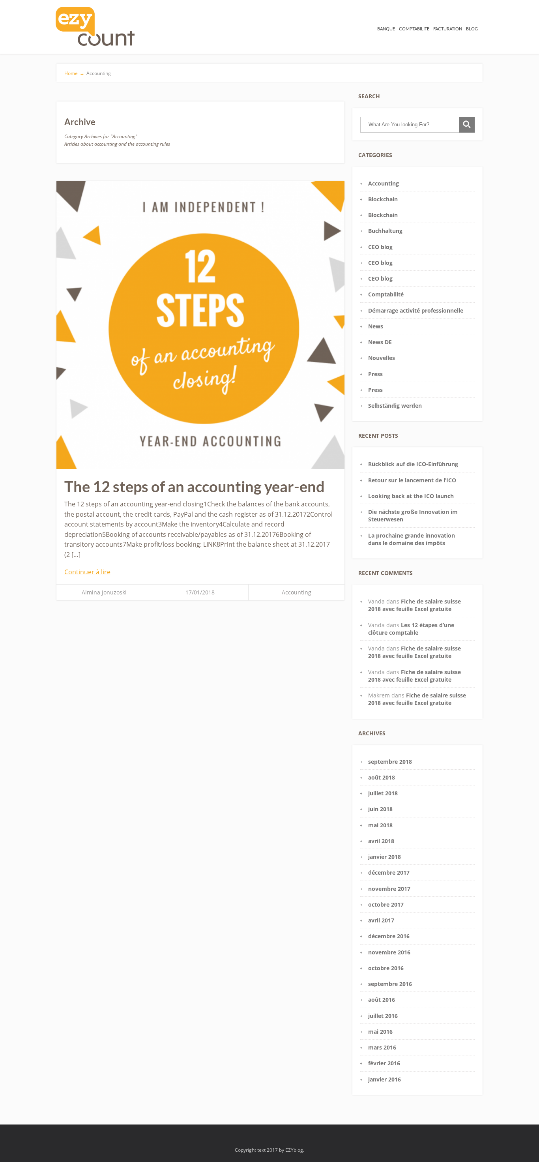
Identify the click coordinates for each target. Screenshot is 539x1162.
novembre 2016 (389, 952)
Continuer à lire (87, 572)
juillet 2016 (383, 1016)
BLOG (472, 28)
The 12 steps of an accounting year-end (194, 486)
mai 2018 (380, 825)
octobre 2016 (386, 968)
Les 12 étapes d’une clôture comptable (411, 628)
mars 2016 (382, 1047)
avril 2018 (381, 841)
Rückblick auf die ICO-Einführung (413, 464)
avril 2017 (381, 920)
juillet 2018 (383, 793)
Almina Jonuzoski (104, 592)
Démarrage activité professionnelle (415, 310)
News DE (380, 342)
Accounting (296, 592)
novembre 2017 (389, 888)
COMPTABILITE (414, 28)
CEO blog (380, 247)
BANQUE (386, 28)
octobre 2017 (386, 904)
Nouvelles (381, 358)
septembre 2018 (390, 761)
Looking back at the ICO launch (411, 496)
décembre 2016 (389, 936)
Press (375, 374)
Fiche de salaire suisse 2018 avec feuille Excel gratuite (414, 605)
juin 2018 (380, 809)
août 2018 (381, 777)
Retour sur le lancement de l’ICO (412, 480)
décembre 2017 (389, 872)
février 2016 (384, 1063)
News (375, 326)
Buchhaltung (385, 230)
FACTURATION (447, 28)
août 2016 (381, 999)
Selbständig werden (395, 405)
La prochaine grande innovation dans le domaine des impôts (411, 539)
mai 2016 (380, 1031)
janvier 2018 (384, 856)
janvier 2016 (384, 1079)
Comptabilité (386, 294)
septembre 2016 (390, 984)
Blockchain (383, 199)
